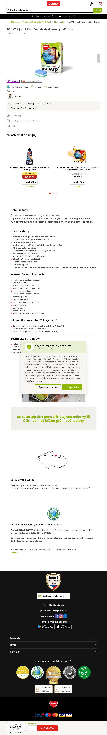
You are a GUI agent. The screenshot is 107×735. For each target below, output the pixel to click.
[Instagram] (61, 616)
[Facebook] (57, 616)
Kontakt (14, 552)
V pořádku (73, 387)
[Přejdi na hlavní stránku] (53, 4)
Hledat (98, 10)
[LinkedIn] (65, 616)
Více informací (36, 381)
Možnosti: (10, 91)
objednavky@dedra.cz (55, 610)
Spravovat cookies (48, 387)
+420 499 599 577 (55, 604)
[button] (50, 193)
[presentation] (8, 58)
